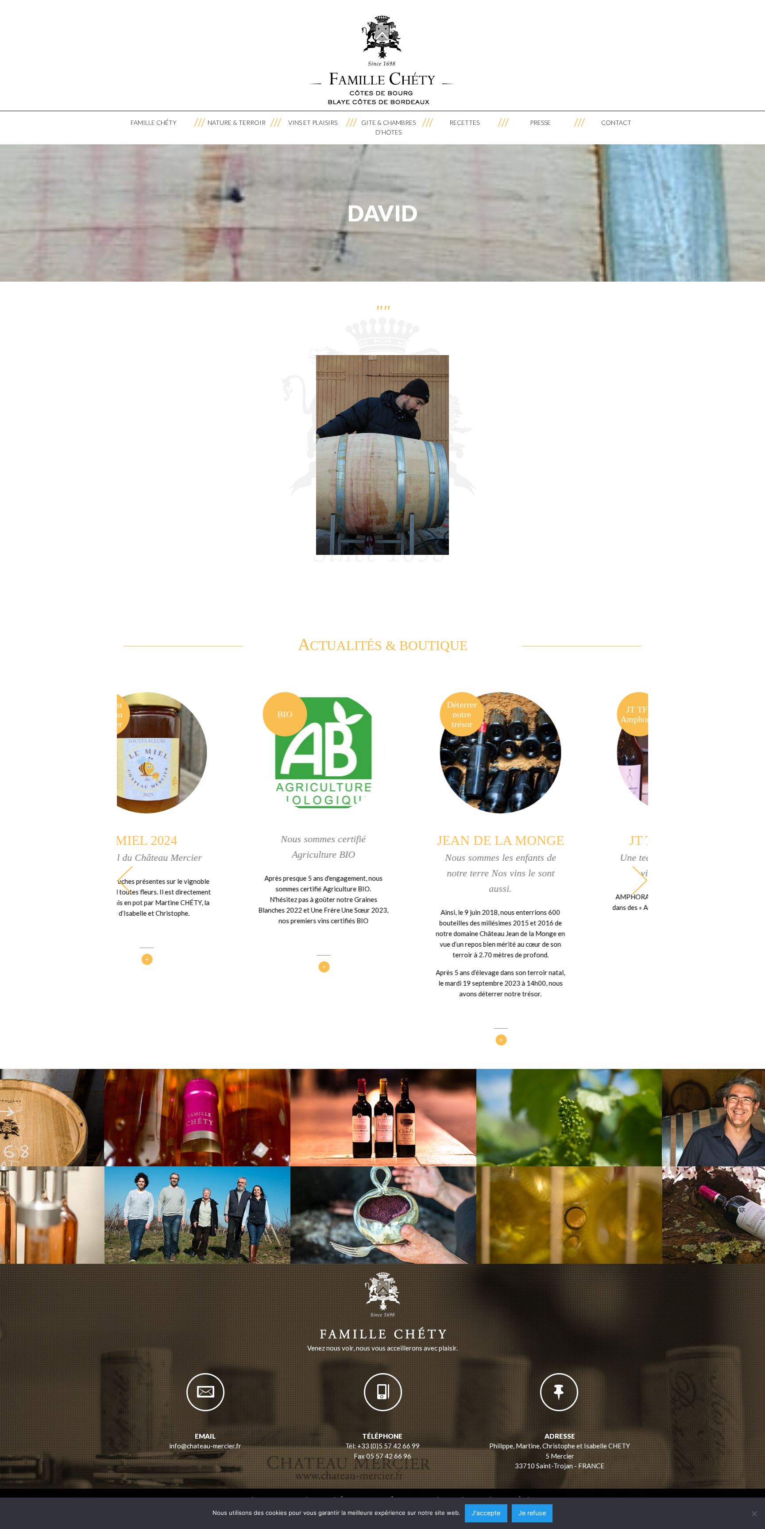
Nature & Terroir (237, 122)
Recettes (464, 122)
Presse (540, 122)
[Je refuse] (754, 1513)
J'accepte (485, 1513)
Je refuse (532, 1513)
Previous (125, 880)
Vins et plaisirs (312, 122)
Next (639, 880)
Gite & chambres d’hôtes (388, 127)
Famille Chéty (154, 122)
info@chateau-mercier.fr (205, 1446)
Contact (616, 122)
